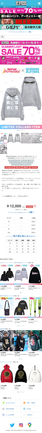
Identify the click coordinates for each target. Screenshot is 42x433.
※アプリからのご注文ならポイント (21, 212)
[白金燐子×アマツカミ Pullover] (7, 274)
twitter (12, 425)
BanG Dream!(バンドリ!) (26, 163)
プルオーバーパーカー (14, 160)
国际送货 (18, 167)
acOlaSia (31, 160)
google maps (29, 425)
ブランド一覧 (24, 160)
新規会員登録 (22, 7)
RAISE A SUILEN (26, 164)
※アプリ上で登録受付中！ (21, 236)
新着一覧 (36, 7)
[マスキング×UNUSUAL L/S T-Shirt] (21, 307)
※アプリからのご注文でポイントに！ (21, 32)
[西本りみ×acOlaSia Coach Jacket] (35, 340)
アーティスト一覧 (14, 163)
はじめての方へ (10, 403)
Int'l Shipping (9, 167)
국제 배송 (34, 167)
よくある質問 (10, 415)
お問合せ (29, 415)
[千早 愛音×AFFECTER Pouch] (7, 307)
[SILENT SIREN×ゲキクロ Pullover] (35, 274)
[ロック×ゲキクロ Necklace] (35, 307)
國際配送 (26, 167)
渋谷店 (29, 409)
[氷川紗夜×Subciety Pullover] (21, 274)
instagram (21, 425)
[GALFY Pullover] (7, 373)
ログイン (8, 7)
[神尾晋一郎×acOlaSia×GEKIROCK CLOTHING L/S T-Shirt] (7, 340)
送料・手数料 (31, 403)
